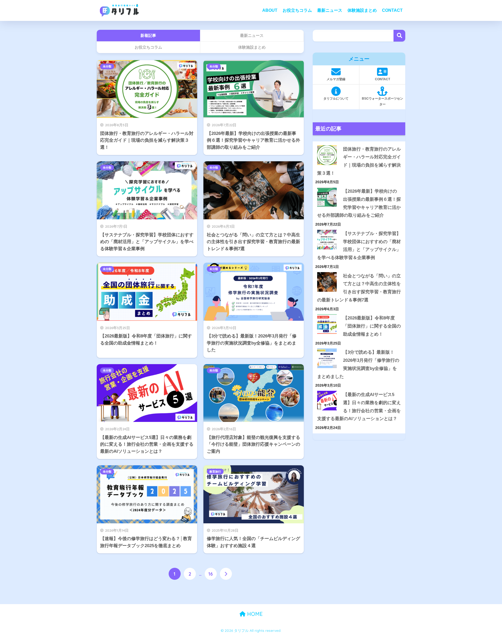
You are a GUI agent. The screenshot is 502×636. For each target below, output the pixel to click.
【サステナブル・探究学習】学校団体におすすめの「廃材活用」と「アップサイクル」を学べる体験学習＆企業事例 (359, 245)
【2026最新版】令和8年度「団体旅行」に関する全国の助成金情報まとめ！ (372, 326)
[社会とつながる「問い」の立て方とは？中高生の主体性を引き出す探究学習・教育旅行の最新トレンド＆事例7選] (327, 282)
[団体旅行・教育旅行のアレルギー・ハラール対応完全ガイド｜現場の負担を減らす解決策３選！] (327, 155)
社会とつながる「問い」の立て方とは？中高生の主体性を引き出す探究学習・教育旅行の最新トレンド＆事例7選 (359, 287)
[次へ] (226, 574)
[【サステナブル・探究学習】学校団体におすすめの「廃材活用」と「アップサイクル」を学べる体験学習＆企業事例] (327, 239)
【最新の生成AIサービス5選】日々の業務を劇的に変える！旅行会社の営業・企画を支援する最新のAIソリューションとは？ (359, 406)
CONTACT (392, 10)
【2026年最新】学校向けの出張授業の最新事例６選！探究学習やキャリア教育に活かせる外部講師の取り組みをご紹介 (359, 203)
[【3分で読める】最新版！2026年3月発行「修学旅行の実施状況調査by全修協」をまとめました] (327, 358)
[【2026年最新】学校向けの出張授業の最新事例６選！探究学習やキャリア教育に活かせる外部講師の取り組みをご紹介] (327, 197)
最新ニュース (329, 10)
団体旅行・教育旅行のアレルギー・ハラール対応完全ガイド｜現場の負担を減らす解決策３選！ (359, 161)
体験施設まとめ (362, 10)
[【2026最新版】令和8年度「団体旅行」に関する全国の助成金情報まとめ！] (327, 324)
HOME (254, 614)
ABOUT (269, 10)
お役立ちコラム (297, 10)
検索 (399, 36)
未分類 (107, 66)
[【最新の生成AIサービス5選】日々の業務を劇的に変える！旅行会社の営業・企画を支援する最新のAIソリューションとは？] (327, 400)
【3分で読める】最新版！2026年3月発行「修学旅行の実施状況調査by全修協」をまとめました (358, 364)
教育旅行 (215, 471)
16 (210, 574)
